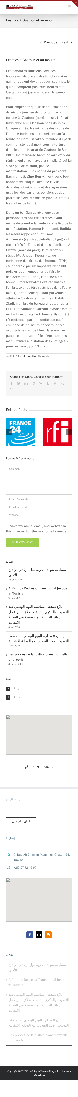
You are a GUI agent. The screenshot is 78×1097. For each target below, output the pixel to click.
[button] (39, 732)
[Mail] (39, 934)
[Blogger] (48, 934)
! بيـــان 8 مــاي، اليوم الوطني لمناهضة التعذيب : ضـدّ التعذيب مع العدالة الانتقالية (38, 638)
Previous (50, 42)
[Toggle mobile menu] (70, 7)
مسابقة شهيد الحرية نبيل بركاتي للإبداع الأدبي (37, 572)
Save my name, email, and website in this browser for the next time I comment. (38, 529)
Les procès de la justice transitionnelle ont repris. (38, 657)
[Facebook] (29, 934)
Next (64, 42)
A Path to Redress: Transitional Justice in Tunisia (37, 591)
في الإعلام (32, 356)
